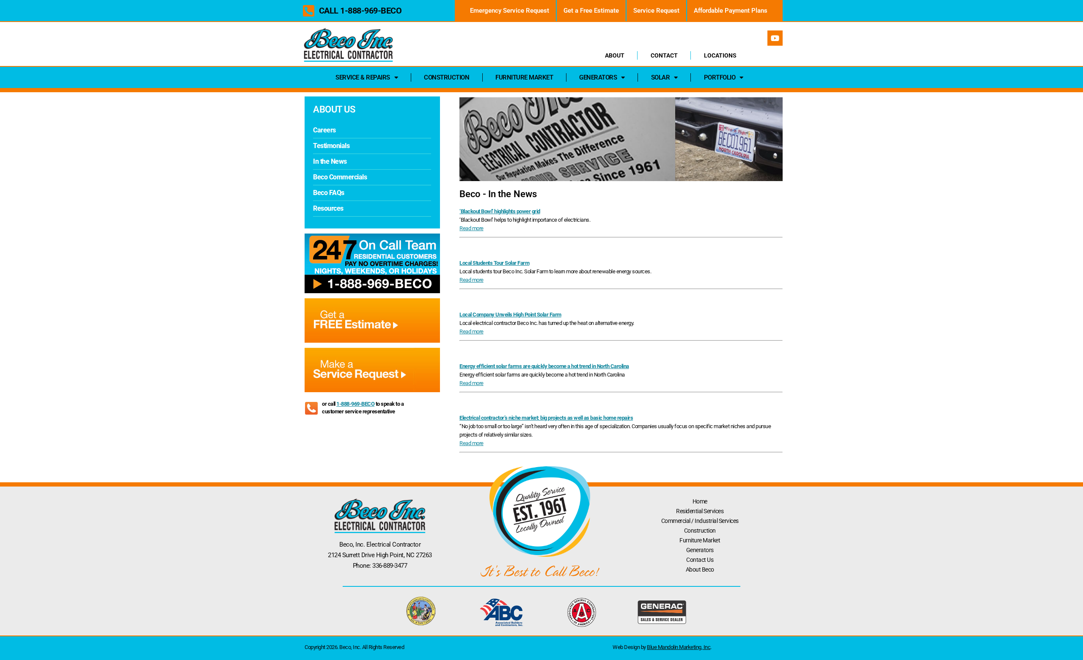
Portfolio (720, 77)
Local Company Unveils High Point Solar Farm (510, 314)
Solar (660, 77)
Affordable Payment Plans (730, 10)
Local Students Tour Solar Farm (494, 263)
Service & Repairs (362, 77)
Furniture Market (524, 77)
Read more (471, 228)
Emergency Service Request (509, 10)
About (614, 55)
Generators (598, 77)
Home (700, 501)
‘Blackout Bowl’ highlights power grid (499, 211)
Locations (720, 55)
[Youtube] (775, 38)
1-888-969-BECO (355, 404)
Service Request (656, 10)
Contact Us (699, 559)
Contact (664, 55)
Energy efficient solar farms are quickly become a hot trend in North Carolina (544, 366)
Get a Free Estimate (591, 10)
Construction (446, 77)
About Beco (700, 569)
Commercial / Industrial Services (700, 520)
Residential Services (699, 511)
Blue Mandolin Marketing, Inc (678, 647)
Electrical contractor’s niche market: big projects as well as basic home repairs (546, 418)
